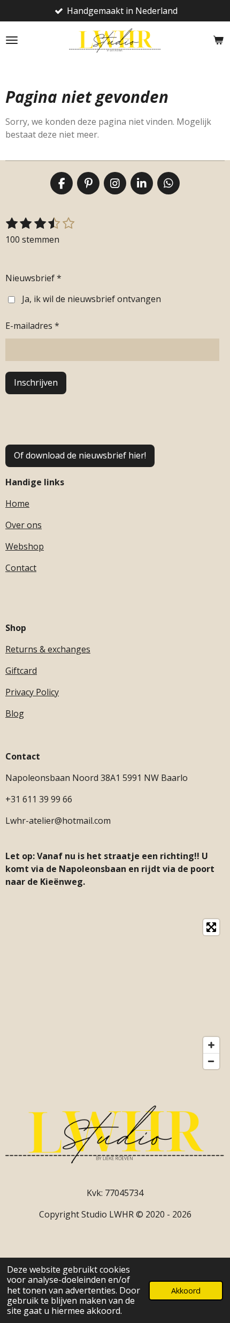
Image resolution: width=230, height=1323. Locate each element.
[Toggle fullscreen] (211, 927)
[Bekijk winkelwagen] (218, 40)
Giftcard (21, 670)
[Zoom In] (211, 1045)
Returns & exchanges (47, 649)
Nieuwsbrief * (33, 278)
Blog (14, 713)
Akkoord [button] (186, 1291)
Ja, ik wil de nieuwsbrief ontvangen (91, 299)
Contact (20, 568)
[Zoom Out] (211, 1061)
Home (17, 503)
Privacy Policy (32, 692)
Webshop (24, 546)
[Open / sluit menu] (12, 40)
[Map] (115, 994)
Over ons (23, 525)
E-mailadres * (32, 326)
